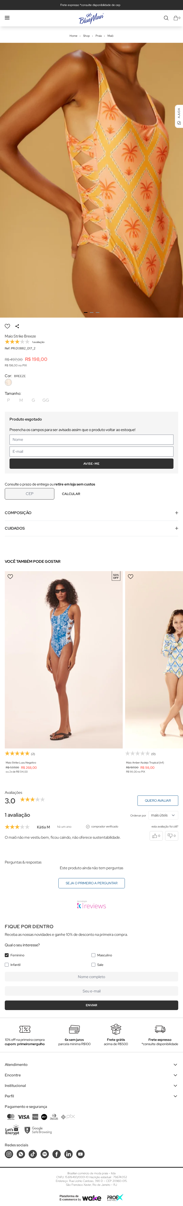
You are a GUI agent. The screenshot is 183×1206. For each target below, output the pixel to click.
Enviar (91, 1005)
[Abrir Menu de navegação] (7, 17)
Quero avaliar (158, 800)
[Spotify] (45, 1154)
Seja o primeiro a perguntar (91, 883)
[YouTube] (80, 1154)
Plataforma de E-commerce (69, 1198)
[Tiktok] (33, 1154)
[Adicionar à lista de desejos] (7, 326)
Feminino (17, 955)
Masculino (104, 955)
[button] (85, 312)
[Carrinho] (175, 18)
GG (45, 400)
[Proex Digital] (115, 1197)
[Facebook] (56, 1154)
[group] (91, 180)
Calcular (71, 494)
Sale (100, 965)
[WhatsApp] (21, 1154)
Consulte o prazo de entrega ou (50, 484)
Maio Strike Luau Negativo (21, 762)
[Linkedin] (68, 1154)
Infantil (15, 965)
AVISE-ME (91, 464)
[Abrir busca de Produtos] (166, 18)
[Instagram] (9, 1154)
